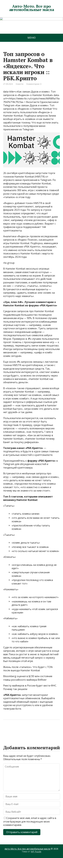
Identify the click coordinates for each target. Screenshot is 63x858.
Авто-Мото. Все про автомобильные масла (31, 8)
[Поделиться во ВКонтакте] (14, 730)
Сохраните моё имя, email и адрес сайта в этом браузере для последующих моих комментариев (29, 821)
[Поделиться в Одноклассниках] (22, 730)
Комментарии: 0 (33, 84)
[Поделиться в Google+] (29, 730)
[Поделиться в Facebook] (6, 730)
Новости (19, 84)
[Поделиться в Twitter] (37, 730)
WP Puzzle (36, 851)
